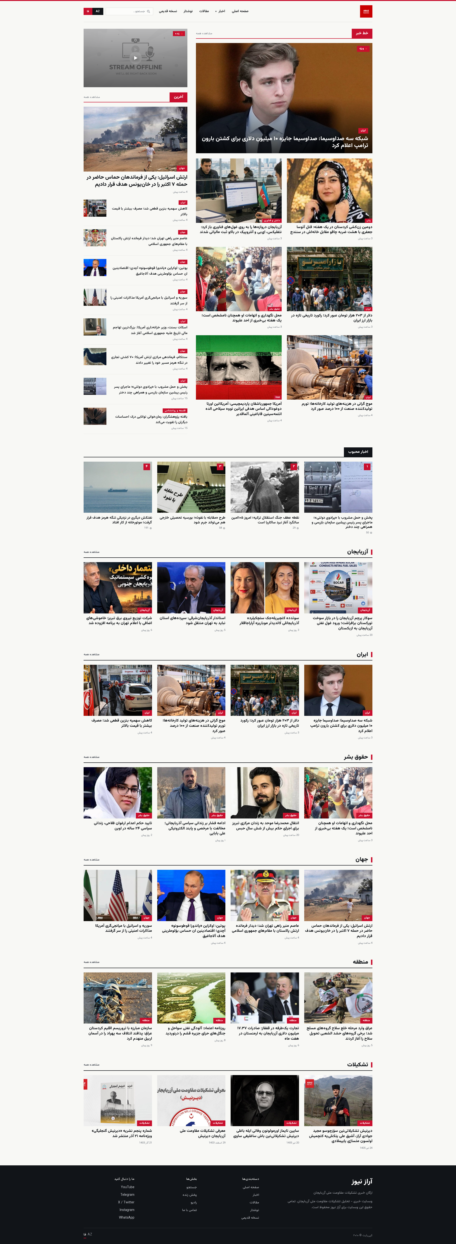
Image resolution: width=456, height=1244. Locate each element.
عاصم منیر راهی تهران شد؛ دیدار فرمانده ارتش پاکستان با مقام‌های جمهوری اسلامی (149, 241)
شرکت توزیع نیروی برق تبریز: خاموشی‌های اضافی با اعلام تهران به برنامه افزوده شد (119, 621)
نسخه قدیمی (168, 11)
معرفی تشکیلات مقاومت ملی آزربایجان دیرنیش (202, 1133)
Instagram (127, 1210)
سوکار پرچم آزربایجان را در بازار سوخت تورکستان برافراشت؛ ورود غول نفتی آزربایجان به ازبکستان (342, 623)
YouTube (127, 1187)
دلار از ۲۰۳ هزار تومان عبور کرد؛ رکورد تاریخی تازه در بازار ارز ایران (331, 318)
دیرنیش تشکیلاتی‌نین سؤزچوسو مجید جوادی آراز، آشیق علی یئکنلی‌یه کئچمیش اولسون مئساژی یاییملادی (340, 1136)
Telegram (127, 1195)
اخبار (220, 11)
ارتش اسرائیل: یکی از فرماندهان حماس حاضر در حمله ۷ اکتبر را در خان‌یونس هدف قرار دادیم (137, 181)
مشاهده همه (204, 33)
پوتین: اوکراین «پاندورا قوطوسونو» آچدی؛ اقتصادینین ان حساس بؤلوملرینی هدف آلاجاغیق (150, 271)
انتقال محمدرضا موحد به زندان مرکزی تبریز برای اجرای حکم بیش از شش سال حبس (265, 826)
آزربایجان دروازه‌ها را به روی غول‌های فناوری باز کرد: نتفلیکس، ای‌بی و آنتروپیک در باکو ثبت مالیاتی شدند (241, 229)
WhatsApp (126, 1217)
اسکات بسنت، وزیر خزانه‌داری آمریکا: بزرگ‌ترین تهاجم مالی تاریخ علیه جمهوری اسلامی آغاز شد (150, 330)
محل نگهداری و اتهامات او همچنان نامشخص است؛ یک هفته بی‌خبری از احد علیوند (242, 318)
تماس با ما (189, 1210)
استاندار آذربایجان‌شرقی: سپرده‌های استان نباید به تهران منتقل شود (192, 621)
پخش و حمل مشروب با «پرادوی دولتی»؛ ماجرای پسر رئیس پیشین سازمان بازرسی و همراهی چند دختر (150, 389)
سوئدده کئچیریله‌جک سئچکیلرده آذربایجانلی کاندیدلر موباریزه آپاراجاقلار (269, 621)
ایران (363, 131)
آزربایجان (365, 610)
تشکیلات (365, 1123)
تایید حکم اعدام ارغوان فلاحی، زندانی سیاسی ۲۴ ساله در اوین (123, 826)
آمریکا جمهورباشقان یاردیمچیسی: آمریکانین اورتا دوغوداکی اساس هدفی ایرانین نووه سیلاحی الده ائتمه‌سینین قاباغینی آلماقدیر (243, 409)
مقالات (204, 11)
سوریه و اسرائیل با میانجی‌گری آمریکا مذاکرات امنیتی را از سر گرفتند (123, 928)
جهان (182, 168)
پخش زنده (190, 1195)
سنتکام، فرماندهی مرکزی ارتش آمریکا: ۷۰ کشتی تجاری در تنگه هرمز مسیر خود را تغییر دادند (149, 360)
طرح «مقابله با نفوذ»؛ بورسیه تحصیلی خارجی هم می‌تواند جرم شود (192, 520)
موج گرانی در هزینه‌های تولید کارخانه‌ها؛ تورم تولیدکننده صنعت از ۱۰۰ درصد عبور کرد (337, 406)
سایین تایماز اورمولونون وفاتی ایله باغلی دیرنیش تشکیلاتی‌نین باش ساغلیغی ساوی (266, 1133)
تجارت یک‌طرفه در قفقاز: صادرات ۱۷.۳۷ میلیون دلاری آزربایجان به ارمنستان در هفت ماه (268, 1033)
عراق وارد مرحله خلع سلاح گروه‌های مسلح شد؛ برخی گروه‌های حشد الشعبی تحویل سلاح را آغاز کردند (339, 1033)
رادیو (194, 1202)
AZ (98, 11)
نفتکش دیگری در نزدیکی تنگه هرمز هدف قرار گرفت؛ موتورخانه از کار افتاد (119, 520)
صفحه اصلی (240, 11)
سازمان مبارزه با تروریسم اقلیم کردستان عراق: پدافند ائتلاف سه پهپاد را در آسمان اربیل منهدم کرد (120, 1033)
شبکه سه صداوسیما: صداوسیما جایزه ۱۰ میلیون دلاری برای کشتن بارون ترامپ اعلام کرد (285, 142)
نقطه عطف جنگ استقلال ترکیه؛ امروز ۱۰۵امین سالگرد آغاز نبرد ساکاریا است (265, 520)
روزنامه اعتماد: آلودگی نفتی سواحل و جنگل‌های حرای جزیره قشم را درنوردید (195, 1031)
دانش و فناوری (272, 220)
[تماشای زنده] (135, 58)
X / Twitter (126, 1202)
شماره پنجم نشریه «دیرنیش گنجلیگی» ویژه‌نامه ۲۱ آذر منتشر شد (122, 1133)
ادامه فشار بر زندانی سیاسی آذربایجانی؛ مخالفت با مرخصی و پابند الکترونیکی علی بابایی (195, 828)
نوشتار (188, 11)
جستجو (191, 1187)
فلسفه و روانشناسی (175, 410)
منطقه (366, 1021)
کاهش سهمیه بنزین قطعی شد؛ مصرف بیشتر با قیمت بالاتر (121, 723)
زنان (368, 220)
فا (88, 11)
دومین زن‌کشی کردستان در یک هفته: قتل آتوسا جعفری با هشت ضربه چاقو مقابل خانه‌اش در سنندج (331, 229)
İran (278, 397)
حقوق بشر (274, 309)
